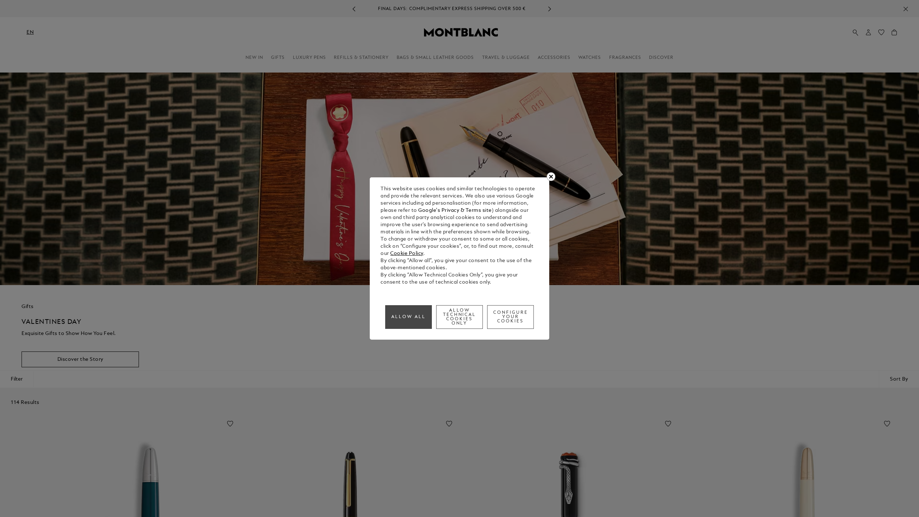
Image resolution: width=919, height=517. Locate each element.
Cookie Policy (406, 253)
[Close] (551, 176)
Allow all (408, 317)
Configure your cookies (510, 317)
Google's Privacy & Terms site (455, 210)
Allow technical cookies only (459, 317)
